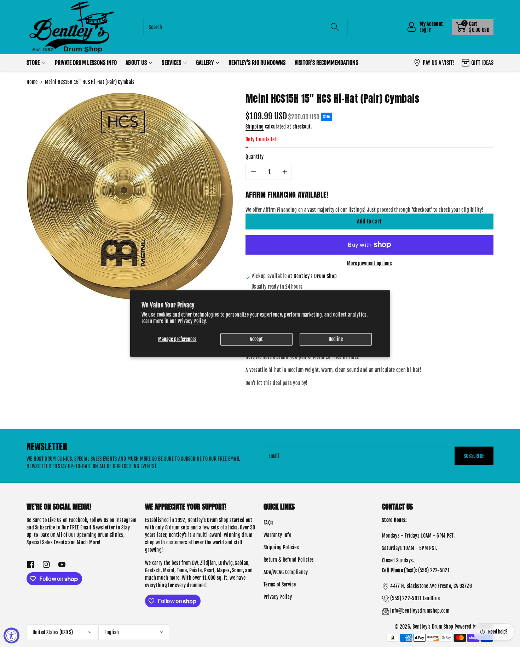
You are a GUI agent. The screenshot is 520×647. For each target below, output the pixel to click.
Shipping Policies (281, 547)
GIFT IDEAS (482, 62)
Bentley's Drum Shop (432, 627)
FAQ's (269, 523)
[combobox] (245, 27)
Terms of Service (280, 584)
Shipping (254, 127)
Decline (336, 339)
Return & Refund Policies (289, 560)
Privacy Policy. (192, 321)
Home (32, 82)
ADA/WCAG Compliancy (286, 572)
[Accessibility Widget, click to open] (11, 635)
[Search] (334, 27)
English (111, 632)
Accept (256, 339)
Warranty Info (277, 535)
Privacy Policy (278, 597)
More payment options (369, 263)
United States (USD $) (53, 632)
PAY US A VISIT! (439, 62)
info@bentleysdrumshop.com (419, 611)
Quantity (254, 157)
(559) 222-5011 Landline (415, 598)
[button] (472, 27)
